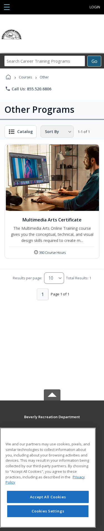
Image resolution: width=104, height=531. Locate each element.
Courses (25, 77)
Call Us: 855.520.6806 (28, 88)
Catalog (25, 131)
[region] (48, 478)
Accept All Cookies (48, 496)
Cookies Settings (48, 511)
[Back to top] (52, 420)
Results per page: (27, 277)
